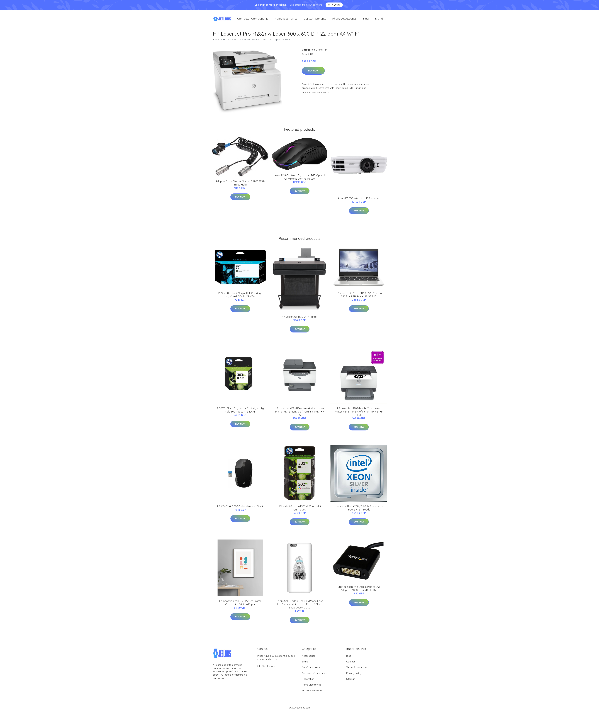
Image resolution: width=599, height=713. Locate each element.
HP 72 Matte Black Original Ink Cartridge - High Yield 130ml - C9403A (240, 295)
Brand (379, 18)
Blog (366, 18)
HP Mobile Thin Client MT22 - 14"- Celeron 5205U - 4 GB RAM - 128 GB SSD (359, 295)
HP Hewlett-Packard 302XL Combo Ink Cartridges (299, 508)
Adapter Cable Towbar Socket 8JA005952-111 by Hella (240, 183)
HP (325, 49)
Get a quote (334, 5)
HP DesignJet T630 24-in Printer (299, 316)
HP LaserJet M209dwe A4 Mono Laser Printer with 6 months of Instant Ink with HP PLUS (359, 411)
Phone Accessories (344, 18)
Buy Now (313, 70)
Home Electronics (286, 18)
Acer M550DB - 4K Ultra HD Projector (359, 198)
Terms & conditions (356, 667)
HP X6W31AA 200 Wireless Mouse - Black (240, 506)
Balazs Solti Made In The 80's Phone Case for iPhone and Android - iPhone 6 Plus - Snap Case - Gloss (299, 604)
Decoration (308, 678)
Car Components (315, 18)
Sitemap (350, 678)
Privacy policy (353, 673)
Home (216, 39)
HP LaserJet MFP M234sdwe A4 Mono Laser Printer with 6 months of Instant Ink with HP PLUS (299, 411)
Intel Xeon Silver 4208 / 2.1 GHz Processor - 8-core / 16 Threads (359, 508)
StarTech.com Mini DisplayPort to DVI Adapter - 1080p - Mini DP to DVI (359, 588)
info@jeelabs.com (267, 666)
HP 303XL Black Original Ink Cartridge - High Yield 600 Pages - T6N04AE (240, 410)
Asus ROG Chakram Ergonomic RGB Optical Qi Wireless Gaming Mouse (299, 177)
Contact (350, 661)
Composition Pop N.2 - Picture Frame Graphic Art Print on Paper (240, 602)
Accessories (308, 655)
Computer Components (252, 18)
